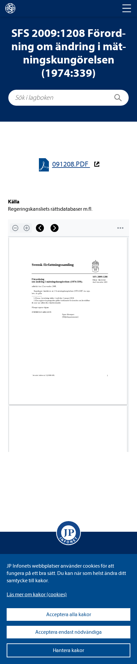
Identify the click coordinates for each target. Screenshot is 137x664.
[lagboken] (10, 8)
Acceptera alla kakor (68, 614)
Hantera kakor (68, 650)
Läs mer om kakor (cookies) (37, 595)
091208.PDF (71, 164)
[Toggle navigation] (126, 8)
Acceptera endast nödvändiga (68, 632)
